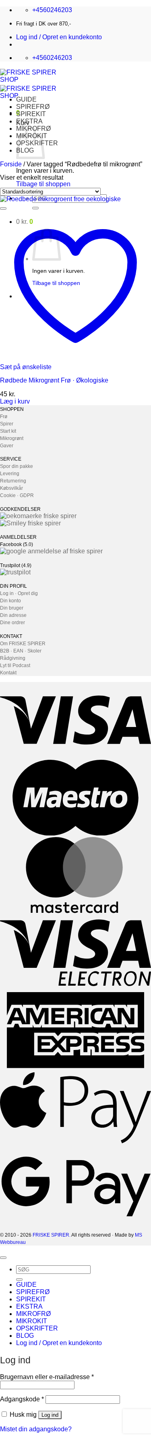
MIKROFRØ (33, 1313)
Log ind (49, 1415)
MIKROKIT (31, 1321)
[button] (59, 37)
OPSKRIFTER (37, 1328)
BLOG (25, 1335)
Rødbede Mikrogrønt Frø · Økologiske (54, 380)
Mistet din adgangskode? (36, 1429)
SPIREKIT (31, 114)
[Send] (35, 208)
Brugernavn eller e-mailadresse (47, 1376)
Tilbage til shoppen (43, 184)
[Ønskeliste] (3, 208)
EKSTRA (29, 121)
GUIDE (26, 99)
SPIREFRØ (33, 106)
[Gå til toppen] (3, 1257)
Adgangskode (22, 1399)
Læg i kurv (15, 401)
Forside (11, 164)
